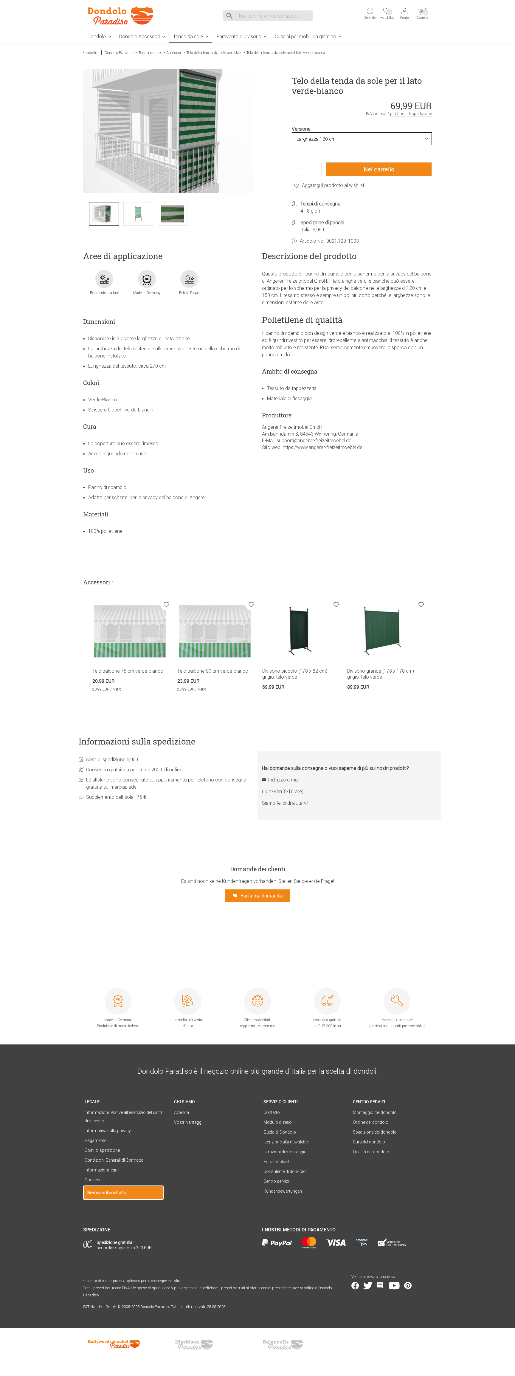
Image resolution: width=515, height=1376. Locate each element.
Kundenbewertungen (282, 1191)
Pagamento (96, 1140)
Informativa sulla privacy (108, 1130)
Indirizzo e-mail (284, 780)
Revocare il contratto (106, 1192)
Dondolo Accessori (139, 36)
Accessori (174, 52)
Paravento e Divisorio (238, 36)
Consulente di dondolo (284, 1171)
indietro (92, 52)
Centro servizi (276, 1181)
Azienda (181, 1112)
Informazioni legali (102, 1170)
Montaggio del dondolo (375, 1112)
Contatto (271, 1112)
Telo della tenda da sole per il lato (214, 52)
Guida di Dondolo (279, 1132)
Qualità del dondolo (371, 1151)
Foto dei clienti (276, 1161)
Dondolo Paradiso (119, 52)
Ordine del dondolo (370, 1122)
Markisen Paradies (194, 1345)
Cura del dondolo (369, 1142)
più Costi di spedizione (411, 113)
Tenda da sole (188, 36)
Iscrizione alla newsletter (286, 1142)
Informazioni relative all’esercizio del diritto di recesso (124, 1116)
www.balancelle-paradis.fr (283, 1345)
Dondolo (97, 36)
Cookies (92, 1179)
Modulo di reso (277, 1122)
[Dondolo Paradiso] (123, 15)
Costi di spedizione (102, 1150)
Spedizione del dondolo (375, 1132)
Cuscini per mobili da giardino (305, 36)
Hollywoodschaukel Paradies (114, 1345)
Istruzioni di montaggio (285, 1151)
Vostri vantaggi (188, 1122)
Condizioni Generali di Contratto (114, 1160)
